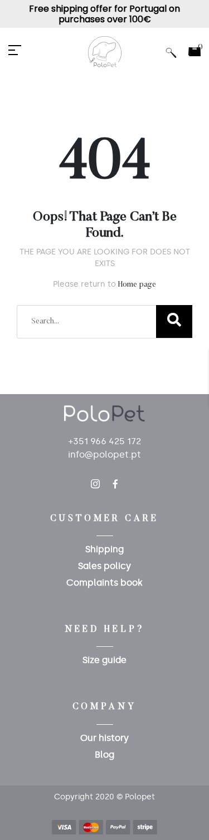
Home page (137, 285)
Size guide (104, 660)
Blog (104, 754)
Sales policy (104, 566)
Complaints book (104, 582)
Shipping (104, 549)
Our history (104, 738)
